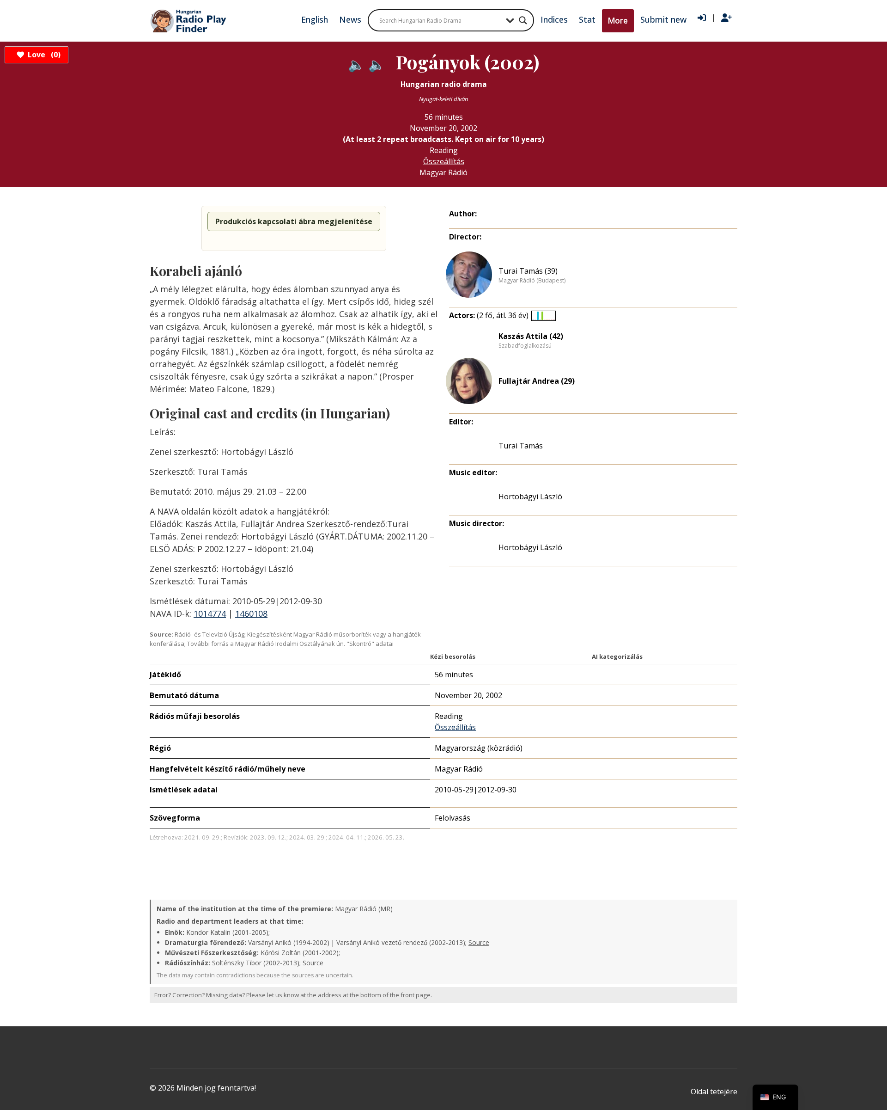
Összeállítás (443, 161)
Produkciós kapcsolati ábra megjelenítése (293, 221)
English (314, 19)
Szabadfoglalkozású (525, 346)
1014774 (210, 613)
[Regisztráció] (726, 18)
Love (43, 54)
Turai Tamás (520, 446)
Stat (587, 19)
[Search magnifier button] (522, 20)
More (618, 20)
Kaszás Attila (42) (530, 336)
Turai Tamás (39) (528, 271)
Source (478, 942)
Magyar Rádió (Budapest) (531, 280)
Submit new (663, 19)
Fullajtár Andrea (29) (536, 381)
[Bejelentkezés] (702, 18)
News (350, 19)
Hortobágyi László (530, 496)
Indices (554, 19)
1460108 (251, 613)
